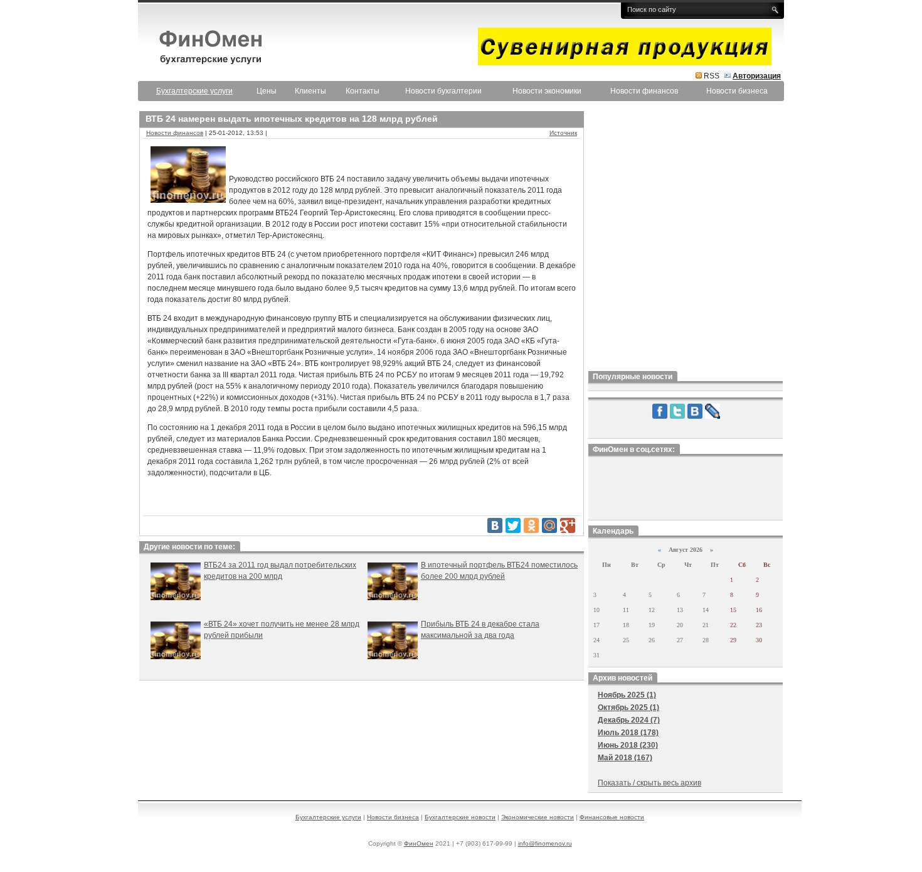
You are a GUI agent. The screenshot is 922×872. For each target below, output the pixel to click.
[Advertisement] (685, 237)
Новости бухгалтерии (443, 91)
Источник (563, 132)
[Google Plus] (567, 525)
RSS (711, 76)
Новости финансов (644, 91)
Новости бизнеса (737, 91)
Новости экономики (546, 91)
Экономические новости (537, 817)
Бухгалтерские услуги (328, 817)
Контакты (362, 91)
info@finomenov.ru (545, 843)
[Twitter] (513, 525)
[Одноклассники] (531, 525)
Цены (267, 91)
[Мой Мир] (549, 525)
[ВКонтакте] (494, 525)
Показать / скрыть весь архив (649, 782)
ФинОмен (418, 843)
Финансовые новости (612, 817)
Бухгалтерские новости (460, 817)
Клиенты (310, 91)
